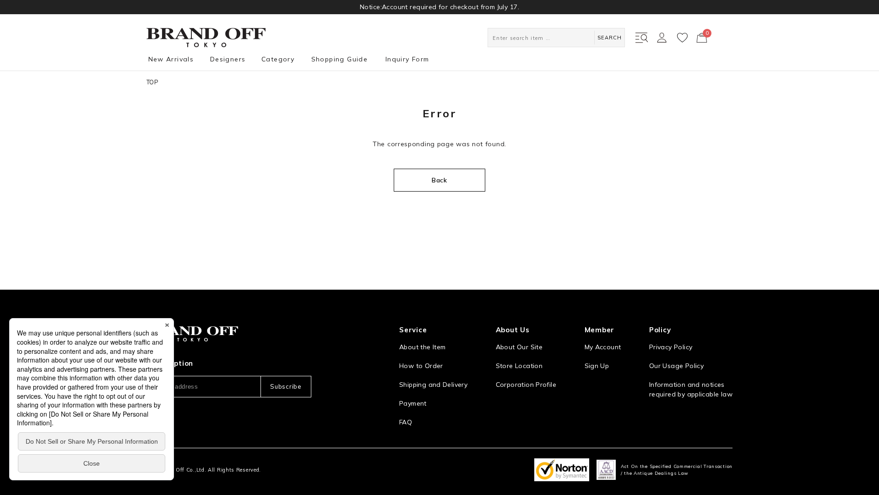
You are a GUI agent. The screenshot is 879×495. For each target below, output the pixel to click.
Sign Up (597, 366)
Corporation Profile (526, 384)
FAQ (405, 422)
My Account (603, 347)
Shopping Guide (339, 59)
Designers (228, 59)
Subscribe (285, 386)
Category (277, 59)
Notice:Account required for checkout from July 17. (439, 7)
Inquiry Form (407, 59)
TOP (152, 82)
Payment (413, 403)
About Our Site (519, 347)
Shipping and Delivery (433, 384)
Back (439, 180)
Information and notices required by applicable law (690, 389)
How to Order (421, 366)
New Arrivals (171, 59)
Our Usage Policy (676, 366)
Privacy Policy (670, 347)
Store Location (519, 366)
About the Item (422, 347)
